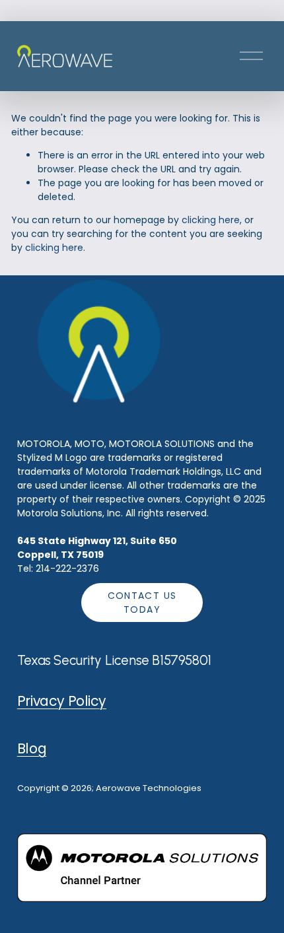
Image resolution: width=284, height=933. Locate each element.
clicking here (211, 219)
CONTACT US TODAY (142, 602)
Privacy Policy (61, 700)
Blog (31, 748)
